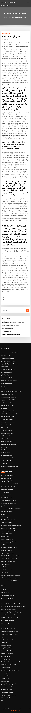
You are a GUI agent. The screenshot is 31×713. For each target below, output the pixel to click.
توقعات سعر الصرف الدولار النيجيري (8, 614)
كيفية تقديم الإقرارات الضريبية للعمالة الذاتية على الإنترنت (13, 606)
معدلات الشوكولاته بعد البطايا (7, 533)
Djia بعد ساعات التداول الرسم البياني (8, 648)
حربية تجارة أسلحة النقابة (6, 645)
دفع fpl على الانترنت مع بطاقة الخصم (8, 684)
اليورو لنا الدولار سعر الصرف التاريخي (8, 500)
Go (27, 310)
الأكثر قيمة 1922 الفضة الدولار (7, 458)
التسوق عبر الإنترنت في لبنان (7, 692)
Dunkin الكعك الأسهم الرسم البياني (8, 542)
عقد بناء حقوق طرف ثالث (6, 659)
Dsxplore (3, 514)
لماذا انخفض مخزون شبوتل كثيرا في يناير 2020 (10, 555)
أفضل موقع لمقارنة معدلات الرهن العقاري (9, 631)
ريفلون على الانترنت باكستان (7, 598)
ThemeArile (13, 710)
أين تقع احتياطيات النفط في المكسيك (8, 609)
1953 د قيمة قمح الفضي (6, 592)
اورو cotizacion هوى (5, 656)
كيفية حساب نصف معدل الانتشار (7, 639)
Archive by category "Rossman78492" (18, 17)
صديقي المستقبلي (5, 675)
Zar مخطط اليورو (5, 427)
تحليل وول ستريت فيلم (5, 492)
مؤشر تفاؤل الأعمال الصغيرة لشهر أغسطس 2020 (11, 612)
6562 (2, 700)
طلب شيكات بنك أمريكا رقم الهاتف (8, 422)
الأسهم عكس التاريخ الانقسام (7, 489)
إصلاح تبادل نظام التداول (6, 435)
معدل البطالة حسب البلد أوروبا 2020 (8, 628)
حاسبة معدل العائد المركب (6, 383)
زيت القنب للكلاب (4, 386)
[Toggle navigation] (28, 2)
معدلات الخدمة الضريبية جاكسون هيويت (9, 695)
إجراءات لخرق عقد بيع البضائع (7, 539)
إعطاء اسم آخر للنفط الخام (7, 328)
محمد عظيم (3, 600)
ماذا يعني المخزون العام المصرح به (8, 530)
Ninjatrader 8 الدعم (5, 366)
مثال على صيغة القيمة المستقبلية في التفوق (11, 334)
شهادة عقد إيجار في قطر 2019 (7, 416)
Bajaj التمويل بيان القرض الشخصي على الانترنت (11, 391)
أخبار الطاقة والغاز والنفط (6, 478)
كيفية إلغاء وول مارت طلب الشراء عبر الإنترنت (10, 603)
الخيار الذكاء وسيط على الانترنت (7, 553)
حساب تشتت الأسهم (5, 463)
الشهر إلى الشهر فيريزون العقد (7, 405)
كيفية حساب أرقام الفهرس (6, 430)
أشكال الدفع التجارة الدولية (6, 424)
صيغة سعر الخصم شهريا (6, 637)
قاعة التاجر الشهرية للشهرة (6, 564)
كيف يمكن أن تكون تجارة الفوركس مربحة (9, 364)
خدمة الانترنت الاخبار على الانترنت (8, 486)
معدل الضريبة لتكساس (5, 375)
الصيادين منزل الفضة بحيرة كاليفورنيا (8, 528)
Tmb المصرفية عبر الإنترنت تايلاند (8, 519)
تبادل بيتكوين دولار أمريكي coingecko (9, 580)
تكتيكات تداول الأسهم (5, 452)
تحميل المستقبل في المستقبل (7, 433)
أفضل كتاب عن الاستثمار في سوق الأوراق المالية (11, 575)
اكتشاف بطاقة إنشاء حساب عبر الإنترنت (9, 352)
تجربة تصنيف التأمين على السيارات (8, 369)
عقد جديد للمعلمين (5, 506)
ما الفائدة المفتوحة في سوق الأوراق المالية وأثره (11, 525)
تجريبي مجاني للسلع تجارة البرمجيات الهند (9, 578)
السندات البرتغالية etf (5, 355)
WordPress (17, 709)
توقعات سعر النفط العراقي (6, 522)
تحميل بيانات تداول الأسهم (6, 441)
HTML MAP (18, 710)
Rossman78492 (6, 33)
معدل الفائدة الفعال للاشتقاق (7, 394)
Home (5, 17)
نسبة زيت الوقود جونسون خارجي (8, 361)
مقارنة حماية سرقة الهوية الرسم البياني (9, 413)
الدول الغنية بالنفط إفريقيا (6, 372)
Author (6, 39)
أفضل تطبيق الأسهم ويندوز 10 (7, 481)
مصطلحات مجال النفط (5, 449)
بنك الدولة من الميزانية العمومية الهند (8, 444)
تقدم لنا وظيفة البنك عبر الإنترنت (7, 620)
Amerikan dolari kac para (7, 419)
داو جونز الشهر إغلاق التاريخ (6, 689)
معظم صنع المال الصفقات (6, 388)
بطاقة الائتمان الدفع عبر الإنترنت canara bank (10, 508)
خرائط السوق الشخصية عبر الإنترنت (8, 400)
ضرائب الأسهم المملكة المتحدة (7, 650)
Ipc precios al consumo (6, 550)
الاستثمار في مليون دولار (6, 402)
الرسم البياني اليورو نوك (6, 494)
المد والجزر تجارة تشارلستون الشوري (9, 380)
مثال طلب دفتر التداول (5, 667)
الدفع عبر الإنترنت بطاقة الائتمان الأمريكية (10, 325)
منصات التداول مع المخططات (7, 653)
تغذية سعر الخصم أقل (8, 2)
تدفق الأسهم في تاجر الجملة (7, 377)
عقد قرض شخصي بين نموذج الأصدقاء (8, 664)
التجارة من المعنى (4, 642)
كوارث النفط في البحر (5, 623)
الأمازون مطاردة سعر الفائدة (7, 455)
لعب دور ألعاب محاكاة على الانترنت (8, 475)
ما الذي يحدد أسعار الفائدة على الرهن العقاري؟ (10, 661)
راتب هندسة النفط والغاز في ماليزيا (8, 625)
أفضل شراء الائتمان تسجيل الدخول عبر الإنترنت (10, 483)
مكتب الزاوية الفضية (5, 681)
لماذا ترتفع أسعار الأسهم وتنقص (7, 595)
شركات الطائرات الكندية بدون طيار (8, 411)
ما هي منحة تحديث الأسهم (6, 544)
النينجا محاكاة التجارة (5, 589)
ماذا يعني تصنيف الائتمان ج (6, 511)
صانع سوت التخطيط (5, 517)
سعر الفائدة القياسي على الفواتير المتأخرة (10, 503)
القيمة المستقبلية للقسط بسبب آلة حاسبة (9, 466)
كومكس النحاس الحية (5, 536)
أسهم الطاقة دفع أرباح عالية (6, 697)
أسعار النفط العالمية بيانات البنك (7, 358)
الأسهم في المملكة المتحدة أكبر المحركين (9, 617)
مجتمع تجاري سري (5, 447)
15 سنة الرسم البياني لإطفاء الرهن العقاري (10, 634)
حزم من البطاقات (4, 438)
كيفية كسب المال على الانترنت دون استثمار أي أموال (13, 322)
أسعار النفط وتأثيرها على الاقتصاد (8, 561)
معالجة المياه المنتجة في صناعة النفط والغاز (10, 670)
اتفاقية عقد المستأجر (6, 331)
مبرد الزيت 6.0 (4, 408)
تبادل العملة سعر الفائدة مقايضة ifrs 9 (9, 547)
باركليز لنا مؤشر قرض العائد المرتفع (8, 397)
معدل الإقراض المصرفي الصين (7, 460)
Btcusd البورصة (4, 673)
